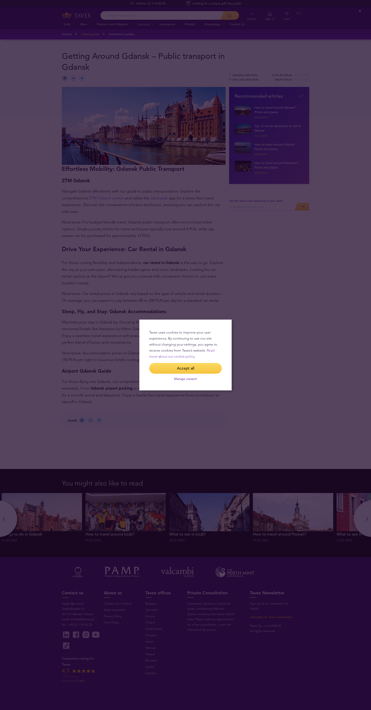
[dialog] (185, 355)
